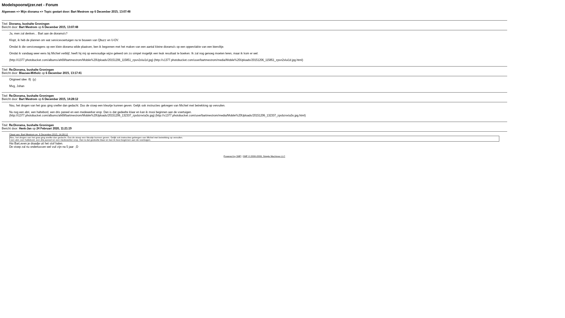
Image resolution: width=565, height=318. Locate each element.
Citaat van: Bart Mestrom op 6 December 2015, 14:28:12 (38, 134)
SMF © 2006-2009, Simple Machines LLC (264, 156)
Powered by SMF (232, 156)
